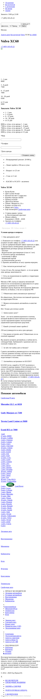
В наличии (10, 3)
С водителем (10, 7)
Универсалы (9, 611)
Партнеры (9, 647)
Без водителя (10, 5)
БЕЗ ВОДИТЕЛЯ (11, 680)
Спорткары (9, 634)
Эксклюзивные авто (12, 628)
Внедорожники (11, 597)
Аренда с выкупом (12, 638)
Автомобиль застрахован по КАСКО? (17, 361)
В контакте (8, 653)
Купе (7, 615)
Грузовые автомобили (13, 595)
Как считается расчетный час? (14, 266)
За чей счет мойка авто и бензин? (15, 348)
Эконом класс (10, 620)
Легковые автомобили (13, 593)
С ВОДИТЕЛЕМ (11, 694)
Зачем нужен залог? (10, 313)
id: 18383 (33, 35)
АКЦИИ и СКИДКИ (13, 686)
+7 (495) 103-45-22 (8, 47)
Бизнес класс (10, 624)
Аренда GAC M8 (11, 642)
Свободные (8, 398)
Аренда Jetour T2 (11, 640)
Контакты (9, 649)
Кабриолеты (9, 601)
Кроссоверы (9, 613)
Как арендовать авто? (11, 237)
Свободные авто (24, 209)
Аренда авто (5, 35)
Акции (7, 11)
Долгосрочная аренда (13, 636)
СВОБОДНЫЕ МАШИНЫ (15, 682)
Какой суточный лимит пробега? (15, 326)
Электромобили (10, 607)
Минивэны (9, 599)
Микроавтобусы (11, 609)
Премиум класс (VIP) (13, 626)
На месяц (8, 9)
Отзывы (8, 651)
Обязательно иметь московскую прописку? (19, 293)
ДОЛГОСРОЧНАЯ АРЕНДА (16, 690)
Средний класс (10, 622)
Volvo (23, 35)
